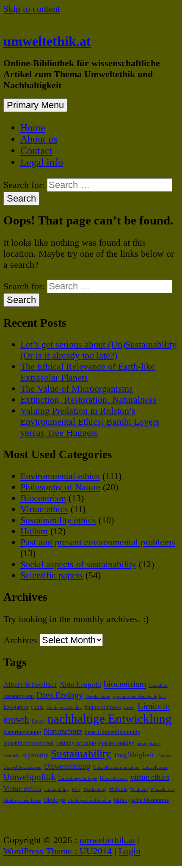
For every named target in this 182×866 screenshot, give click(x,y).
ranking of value (76, 743)
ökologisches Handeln (89, 800)
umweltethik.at (47, 41)
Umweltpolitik (29, 777)
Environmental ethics (60, 476)
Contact (36, 150)
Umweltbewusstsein (22, 767)
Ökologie (55, 799)
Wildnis (118, 788)
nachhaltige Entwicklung (109, 718)
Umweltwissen (114, 778)
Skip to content (31, 8)
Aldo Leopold (80, 685)
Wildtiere (139, 789)
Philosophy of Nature (60, 487)
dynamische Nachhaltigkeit (139, 696)
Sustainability (81, 754)
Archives (20, 640)
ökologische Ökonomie (141, 799)
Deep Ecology (59, 695)
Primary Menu (35, 105)
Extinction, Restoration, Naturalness (88, 399)
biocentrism (125, 684)
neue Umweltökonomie (112, 732)
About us (38, 139)
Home (32, 127)
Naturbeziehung (22, 732)
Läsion (38, 721)
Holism (34, 531)
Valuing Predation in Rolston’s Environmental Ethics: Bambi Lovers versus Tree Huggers (90, 421)
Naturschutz (63, 731)
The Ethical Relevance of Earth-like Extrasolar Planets (87, 372)
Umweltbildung (67, 766)
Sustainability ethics (58, 520)
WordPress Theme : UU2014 (57, 851)
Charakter (158, 685)
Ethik (37, 706)
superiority (35, 755)
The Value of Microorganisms (76, 388)
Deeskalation (97, 696)
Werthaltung (95, 789)
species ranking (116, 743)
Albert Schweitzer (30, 685)
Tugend (164, 756)
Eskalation (15, 706)
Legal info (41, 162)
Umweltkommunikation (116, 767)
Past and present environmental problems (97, 542)
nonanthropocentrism (28, 743)
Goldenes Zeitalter (64, 707)
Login (130, 851)
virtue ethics (149, 777)
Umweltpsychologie (77, 778)
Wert (76, 789)
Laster (129, 707)
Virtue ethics (44, 509)
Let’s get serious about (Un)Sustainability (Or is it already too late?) (98, 350)
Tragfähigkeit (133, 755)
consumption (18, 695)
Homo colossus (103, 706)
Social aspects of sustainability (78, 564)
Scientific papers (51, 575)
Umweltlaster (155, 767)
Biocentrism (43, 498)
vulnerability (56, 789)
